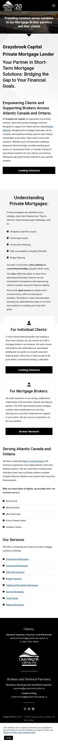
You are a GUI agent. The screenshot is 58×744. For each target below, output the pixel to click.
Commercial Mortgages (17, 565)
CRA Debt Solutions (15, 572)
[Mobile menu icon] (53, 5)
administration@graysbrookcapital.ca (29, 638)
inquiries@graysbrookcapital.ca (29, 688)
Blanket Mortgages (15, 605)
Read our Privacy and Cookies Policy (19, 732)
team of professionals (33, 461)
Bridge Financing (14, 578)
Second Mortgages (15, 592)
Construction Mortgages (17, 559)
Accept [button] (8, 738)
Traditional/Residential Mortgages (22, 585)
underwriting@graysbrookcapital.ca (29, 696)
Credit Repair (12, 598)
